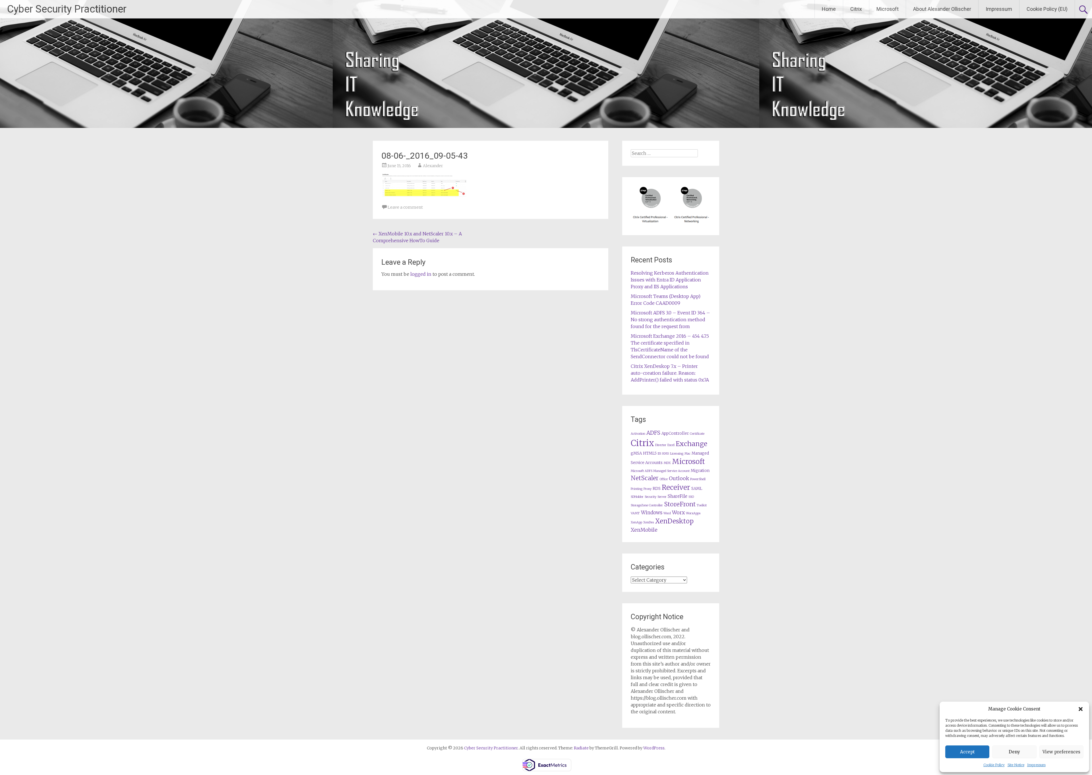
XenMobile (644, 530)
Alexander (433, 165)
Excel (671, 445)
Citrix (856, 9)
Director (660, 445)
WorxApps (693, 513)
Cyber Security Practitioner (67, 9)
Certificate (697, 434)
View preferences (1061, 752)
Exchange (691, 444)
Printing (636, 489)
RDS (657, 488)
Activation (638, 434)
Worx (678, 512)
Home (829, 9)
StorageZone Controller (647, 505)
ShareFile (677, 496)
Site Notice (1016, 765)
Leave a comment (405, 207)
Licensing (676, 453)
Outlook (679, 478)
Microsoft (887, 9)
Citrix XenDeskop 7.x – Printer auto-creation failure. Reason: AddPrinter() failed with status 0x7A (670, 373)
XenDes (648, 522)
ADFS (653, 433)
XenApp (636, 522)
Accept (967, 752)
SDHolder (637, 497)
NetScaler (645, 478)
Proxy (648, 489)
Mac (687, 453)
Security (650, 497)
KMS (665, 453)
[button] (1080, 709)
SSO (691, 497)
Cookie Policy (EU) (1047, 9)
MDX (667, 463)
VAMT (635, 513)
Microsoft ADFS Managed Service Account (660, 471)
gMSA (636, 453)
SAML (696, 488)
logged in (420, 274)
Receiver (676, 487)
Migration (700, 470)
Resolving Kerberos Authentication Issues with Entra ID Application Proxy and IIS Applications (670, 279)
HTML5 (650, 453)
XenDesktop (674, 521)
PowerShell (698, 479)
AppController (675, 433)
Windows (651, 513)
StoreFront (680, 504)
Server (662, 497)
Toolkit (702, 505)
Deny (1014, 752)
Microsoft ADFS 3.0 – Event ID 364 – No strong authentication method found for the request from (670, 319)
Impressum (1036, 765)
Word (667, 513)
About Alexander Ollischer (942, 9)
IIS (659, 453)
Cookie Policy (994, 765)
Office (664, 479)
